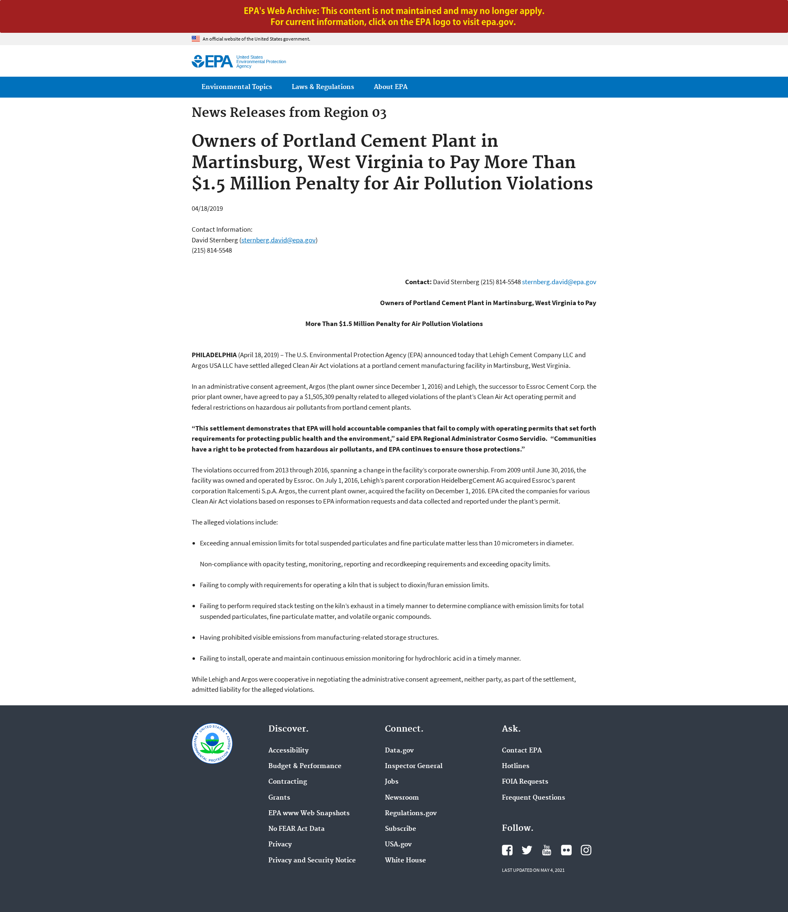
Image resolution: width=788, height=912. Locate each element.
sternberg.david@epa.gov (278, 239)
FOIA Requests (525, 782)
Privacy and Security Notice (312, 860)
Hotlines (515, 766)
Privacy (280, 844)
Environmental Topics (237, 87)
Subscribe (400, 829)
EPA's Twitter (527, 850)
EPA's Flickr (566, 850)
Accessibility (288, 751)
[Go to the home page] (212, 61)
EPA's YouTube (546, 850)
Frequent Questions (533, 798)
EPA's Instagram (586, 850)
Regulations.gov (411, 813)
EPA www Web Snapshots (309, 813)
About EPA (391, 87)
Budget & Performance (304, 766)
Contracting (287, 782)
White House (405, 860)
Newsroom (402, 798)
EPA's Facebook (507, 850)
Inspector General (413, 766)
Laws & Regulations (323, 87)
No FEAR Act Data (296, 829)
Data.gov (399, 751)
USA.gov (398, 844)
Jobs (392, 782)
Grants (279, 798)
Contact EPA (522, 751)
